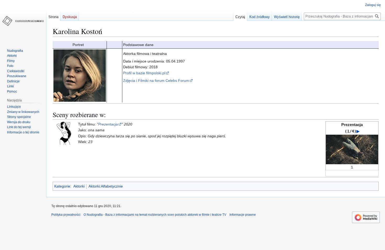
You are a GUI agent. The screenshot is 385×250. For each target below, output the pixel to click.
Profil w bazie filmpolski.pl (144, 73)
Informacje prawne (242, 215)
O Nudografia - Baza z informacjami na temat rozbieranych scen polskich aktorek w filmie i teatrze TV (155, 215)
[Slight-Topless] (64, 132)
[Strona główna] (23, 21)
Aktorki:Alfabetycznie (106, 186)
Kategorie (62, 186)
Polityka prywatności (65, 215)
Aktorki (79, 186)
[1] (352, 149)
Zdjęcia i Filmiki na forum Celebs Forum (156, 80)
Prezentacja (108, 124)
